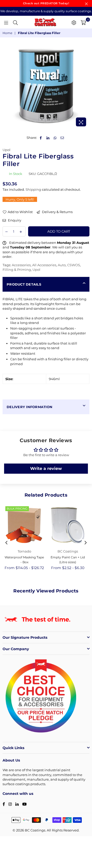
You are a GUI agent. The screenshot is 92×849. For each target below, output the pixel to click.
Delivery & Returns (57, 212)
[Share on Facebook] (41, 137)
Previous (6, 543)
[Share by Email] (62, 137)
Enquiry (14, 220)
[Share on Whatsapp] (55, 137)
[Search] (15, 22)
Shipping (33, 189)
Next (85, 543)
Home (7, 33)
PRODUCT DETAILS (24, 284)
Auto (62, 265)
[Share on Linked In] (48, 137)
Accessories (21, 265)
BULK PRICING (17, 508)
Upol (6, 150)
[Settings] (73, 22)
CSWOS (73, 265)
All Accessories (44, 265)
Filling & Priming (17, 269)
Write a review (46, 468)
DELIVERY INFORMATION (29, 407)
